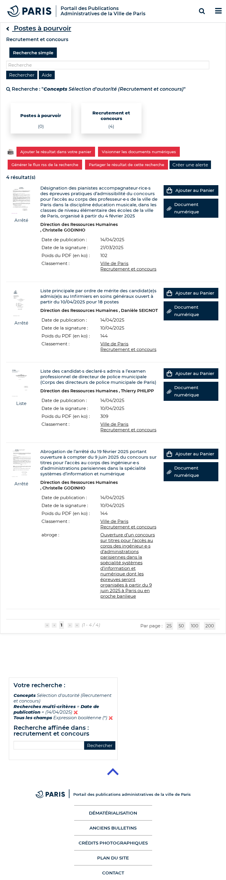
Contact (113, 873)
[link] (190, 165)
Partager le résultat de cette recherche (126, 164)
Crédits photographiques (113, 843)
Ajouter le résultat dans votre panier (55, 151)
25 (169, 626)
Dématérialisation (113, 813)
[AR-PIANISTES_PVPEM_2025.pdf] (21, 199)
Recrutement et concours (128, 269)
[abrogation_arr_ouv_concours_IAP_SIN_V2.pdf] (21, 463)
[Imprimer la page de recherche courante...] (11, 151)
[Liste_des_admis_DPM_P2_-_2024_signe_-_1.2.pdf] (21, 382)
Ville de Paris (114, 263)
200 (209, 626)
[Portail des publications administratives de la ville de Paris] (54, 794)
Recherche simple (33, 52)
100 (194, 626)
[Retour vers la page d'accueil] (29, 10)
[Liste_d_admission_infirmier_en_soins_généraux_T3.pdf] (21, 302)
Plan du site (113, 858)
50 (181, 626)
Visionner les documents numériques (139, 151)
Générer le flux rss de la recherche (44, 164)
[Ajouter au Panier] (169, 190)
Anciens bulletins (113, 828)
